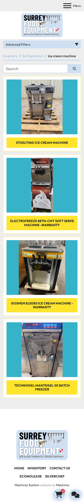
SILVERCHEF (54, 476)
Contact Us (60, 468)
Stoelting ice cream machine (42, 143)
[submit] (74, 68)
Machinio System (27, 485)
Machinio (62, 485)
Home (19, 468)
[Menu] (67, 5)
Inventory (37, 468)
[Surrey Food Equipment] (42, 445)
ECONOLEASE (31, 476)
